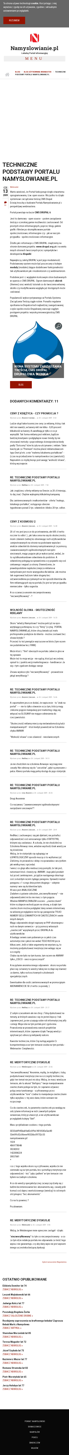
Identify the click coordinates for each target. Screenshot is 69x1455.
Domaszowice (34, 1427)
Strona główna (7, 74)
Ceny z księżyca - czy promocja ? (34, 413)
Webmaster (14, 187)
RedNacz (25, 485)
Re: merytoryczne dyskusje (30, 1062)
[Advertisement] (34, 115)
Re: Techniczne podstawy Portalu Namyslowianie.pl (35, 479)
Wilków (34, 1448)
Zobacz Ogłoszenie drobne (17, 1315)
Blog (21, 384)
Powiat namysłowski (35, 1421)
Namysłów (35, 1432)
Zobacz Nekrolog (12, 1289)
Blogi (17, 72)
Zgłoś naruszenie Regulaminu (54, 1262)
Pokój (35, 1437)
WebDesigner (27, 1067)
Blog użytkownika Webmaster (37, 72)
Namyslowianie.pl (34, 48)
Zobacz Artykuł (11, 1328)
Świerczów (34, 1443)
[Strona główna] (34, 38)
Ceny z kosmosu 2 (23, 521)
